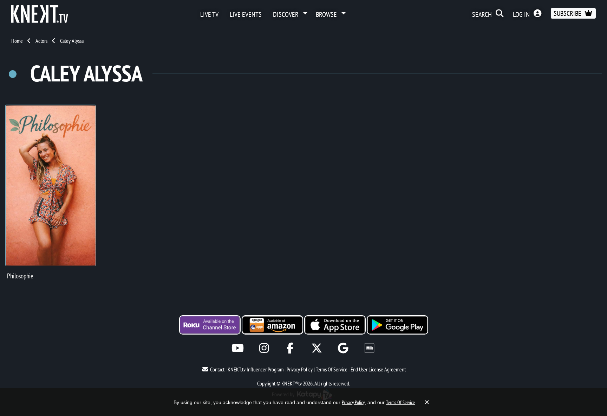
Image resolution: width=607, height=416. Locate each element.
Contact (217, 369)
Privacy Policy (300, 369)
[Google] (343, 348)
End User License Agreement (378, 369)
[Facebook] (290, 348)
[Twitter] (317, 348)
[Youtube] (237, 348)
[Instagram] (264, 348)
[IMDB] (369, 348)
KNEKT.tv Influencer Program (255, 369)
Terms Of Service (331, 369)
